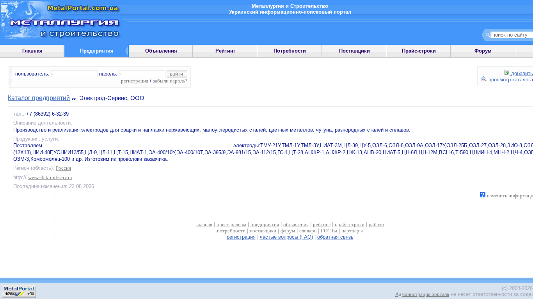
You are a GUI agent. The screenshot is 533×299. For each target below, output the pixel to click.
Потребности (290, 51)
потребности (231, 231)
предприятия (265, 224)
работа (376, 224)
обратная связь (335, 237)
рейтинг (321, 224)
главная (204, 224)
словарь (307, 231)
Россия (63, 168)
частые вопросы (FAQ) (286, 237)
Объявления (161, 51)
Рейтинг (225, 51)
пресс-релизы (231, 224)
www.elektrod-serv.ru (50, 177)
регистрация (134, 81)
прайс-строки (349, 224)
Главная (32, 51)
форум (288, 231)
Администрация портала (422, 294)
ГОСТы (329, 231)
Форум (483, 51)
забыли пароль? (170, 81)
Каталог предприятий (39, 98)
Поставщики (354, 51)
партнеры (352, 231)
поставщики (263, 231)
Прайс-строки (419, 51)
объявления (296, 224)
